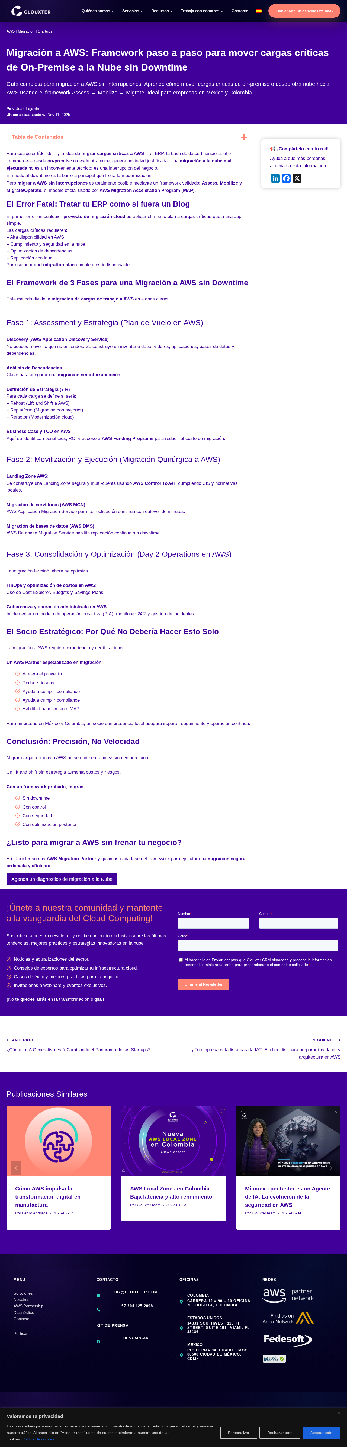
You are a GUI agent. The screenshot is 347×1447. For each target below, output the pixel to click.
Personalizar (238, 1432)
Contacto (240, 10)
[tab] (162, 1234)
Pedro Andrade (35, 1213)
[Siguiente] (331, 1168)
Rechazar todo (280, 1432)
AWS (11, 31)
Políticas (21, 1333)
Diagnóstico (24, 1312)
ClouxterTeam (149, 1205)
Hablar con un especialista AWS (304, 11)
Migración (26, 31)
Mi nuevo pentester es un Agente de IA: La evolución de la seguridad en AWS (287, 1197)
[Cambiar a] (259, 11)
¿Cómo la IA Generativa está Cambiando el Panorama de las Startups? (78, 1045)
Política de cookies (38, 1439)
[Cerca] (341, 1413)
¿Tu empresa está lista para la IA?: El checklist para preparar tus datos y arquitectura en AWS (266, 1049)
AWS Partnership (28, 1306)
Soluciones (23, 1293)
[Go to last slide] (16, 1168)
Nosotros (22, 1299)
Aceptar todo (321, 1432)
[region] (173, 1427)
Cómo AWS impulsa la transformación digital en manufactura (48, 1197)
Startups (45, 31)
